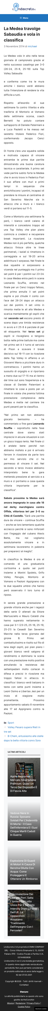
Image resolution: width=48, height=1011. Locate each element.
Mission (10, 1003)
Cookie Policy (24, 1006)
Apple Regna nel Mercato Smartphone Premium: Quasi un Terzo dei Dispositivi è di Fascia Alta (23, 783)
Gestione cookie (41, 1009)
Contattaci (24, 985)
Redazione (20, 1003)
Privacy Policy (33, 1003)
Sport (11, 722)
